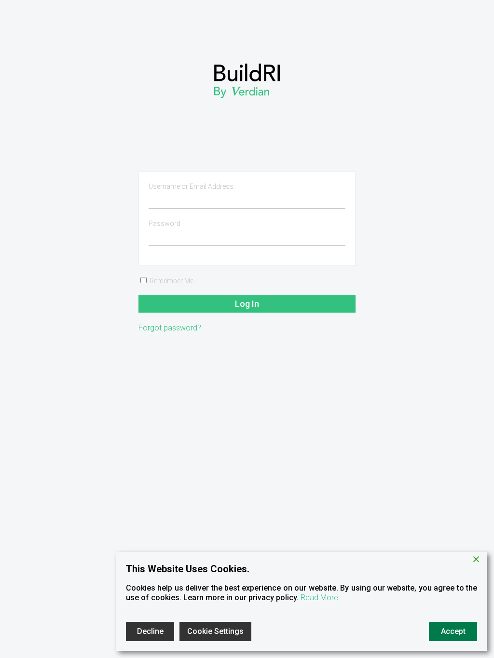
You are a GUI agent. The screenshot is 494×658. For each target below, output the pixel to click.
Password (164, 223)
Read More (319, 597)
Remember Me (170, 281)
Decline (150, 631)
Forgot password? (169, 327)
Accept (453, 631)
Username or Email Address (191, 186)
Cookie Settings (215, 631)
